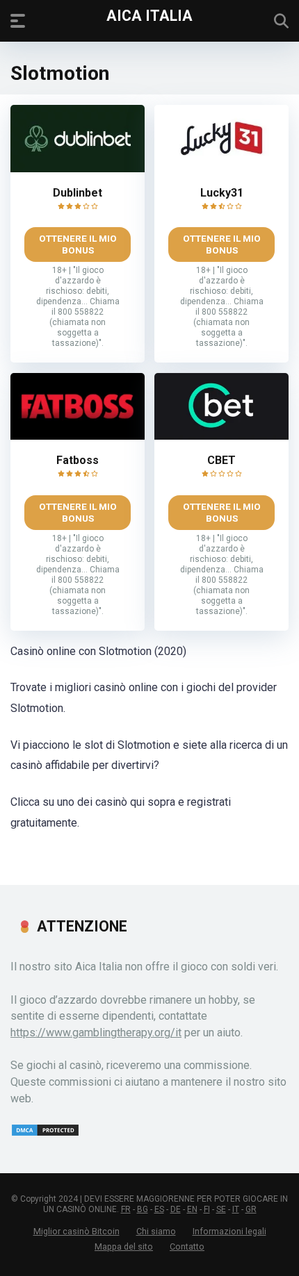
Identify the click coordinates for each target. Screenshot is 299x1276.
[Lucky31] (221, 168)
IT (235, 1209)
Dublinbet (77, 192)
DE (175, 1209)
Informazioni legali (229, 1231)
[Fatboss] (77, 435)
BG (142, 1209)
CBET (221, 460)
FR (126, 1209)
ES (159, 1209)
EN (192, 1209)
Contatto (187, 1246)
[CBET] (221, 435)
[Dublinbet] (77, 168)
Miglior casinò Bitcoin (76, 1231)
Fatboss (77, 460)
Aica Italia (149, 15)
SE (221, 1209)
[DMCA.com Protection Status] (45, 1133)
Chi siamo (156, 1231)
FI (207, 1209)
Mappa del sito (124, 1246)
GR (251, 1209)
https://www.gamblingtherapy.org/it (95, 1032)
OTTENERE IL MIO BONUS (78, 244)
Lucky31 (221, 192)
